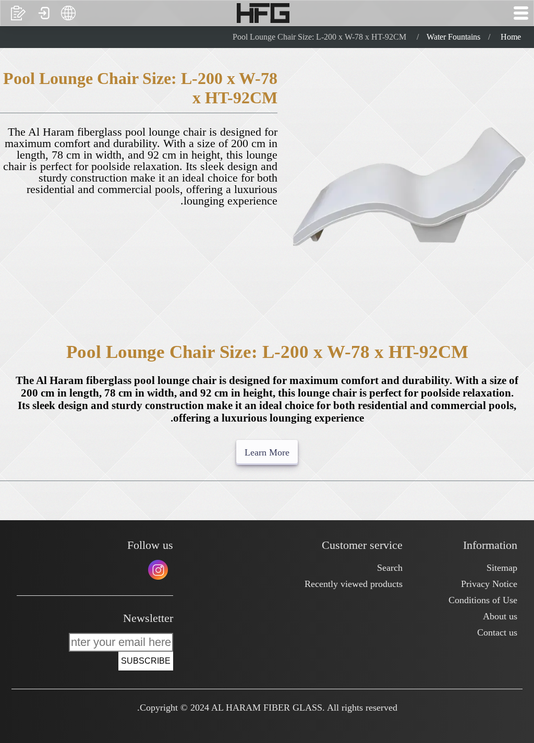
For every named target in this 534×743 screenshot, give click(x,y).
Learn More (267, 452)
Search (390, 567)
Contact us (497, 632)
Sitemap (502, 567)
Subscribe (146, 660)
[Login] (43, 13)
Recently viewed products (354, 584)
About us (500, 616)
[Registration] (18, 13)
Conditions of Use (482, 600)
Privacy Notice (489, 584)
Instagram (158, 570)
